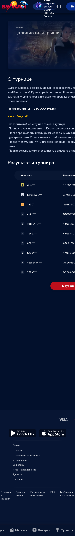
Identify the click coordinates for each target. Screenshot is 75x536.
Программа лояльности (26, 455)
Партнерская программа (38, 492)
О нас (16, 445)
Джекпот (18, 474)
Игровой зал (20, 459)
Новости (18, 450)
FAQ (52, 492)
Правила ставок (21, 492)
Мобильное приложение (67, 492)
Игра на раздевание (24, 469)
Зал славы (19, 464)
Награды (18, 479)
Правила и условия (6, 492)
